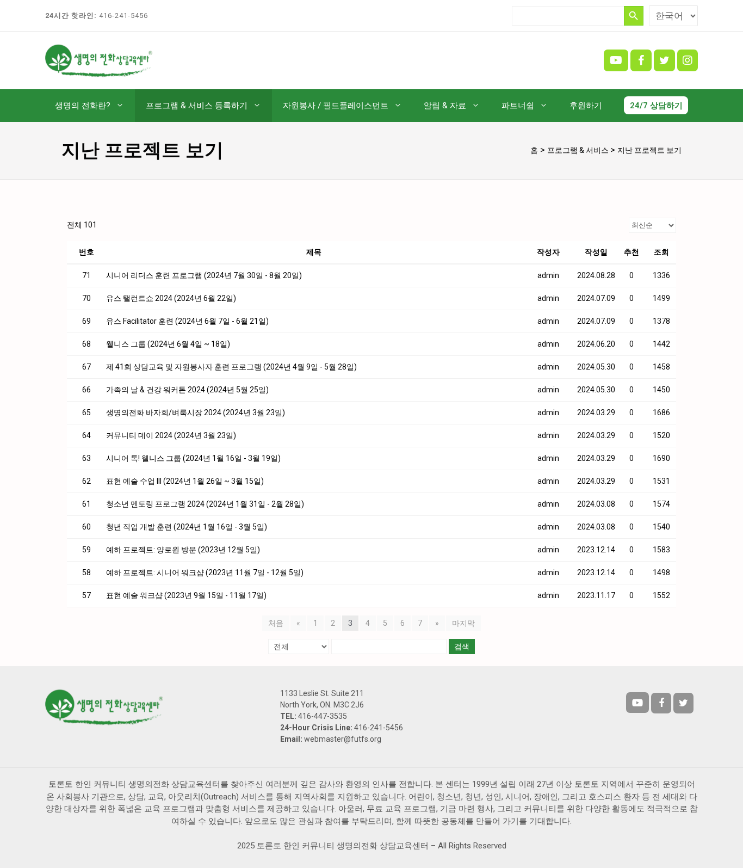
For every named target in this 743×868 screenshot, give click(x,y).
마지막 (463, 623)
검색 (461, 646)
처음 (275, 623)
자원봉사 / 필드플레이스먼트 (335, 105)
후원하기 (585, 105)
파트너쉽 (517, 105)
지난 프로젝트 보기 (649, 150)
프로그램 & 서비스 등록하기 (196, 105)
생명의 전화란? (82, 105)
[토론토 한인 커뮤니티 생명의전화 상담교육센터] (99, 59)
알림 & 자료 (445, 105)
